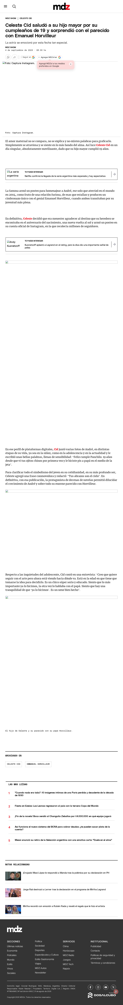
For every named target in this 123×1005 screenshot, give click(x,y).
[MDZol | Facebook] (90, 987)
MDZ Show (10, 47)
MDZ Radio (68, 955)
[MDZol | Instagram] (98, 987)
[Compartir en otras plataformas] (14, 57)
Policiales (11, 955)
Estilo (9, 964)
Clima (66, 946)
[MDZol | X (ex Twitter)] (113, 987)
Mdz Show (10, 18)
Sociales (11, 973)
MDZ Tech (68, 964)
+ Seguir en (26, 57)
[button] (5, 6)
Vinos (10, 968)
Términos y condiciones (103, 963)
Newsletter (40, 972)
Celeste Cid (103, 145)
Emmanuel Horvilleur (38, 764)
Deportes (40, 950)
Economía (12, 950)
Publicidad (96, 946)
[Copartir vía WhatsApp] (8, 57)
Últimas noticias (15, 946)
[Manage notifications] (116, 991)
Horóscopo (68, 950)
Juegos (67, 959)
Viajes (38, 963)
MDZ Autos (40, 968)
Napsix (66, 968)
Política (38, 941)
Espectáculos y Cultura (46, 954)
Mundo (10, 959)
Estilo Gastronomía (44, 959)
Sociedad (40, 945)
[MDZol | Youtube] (105, 987)
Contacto (95, 950)
